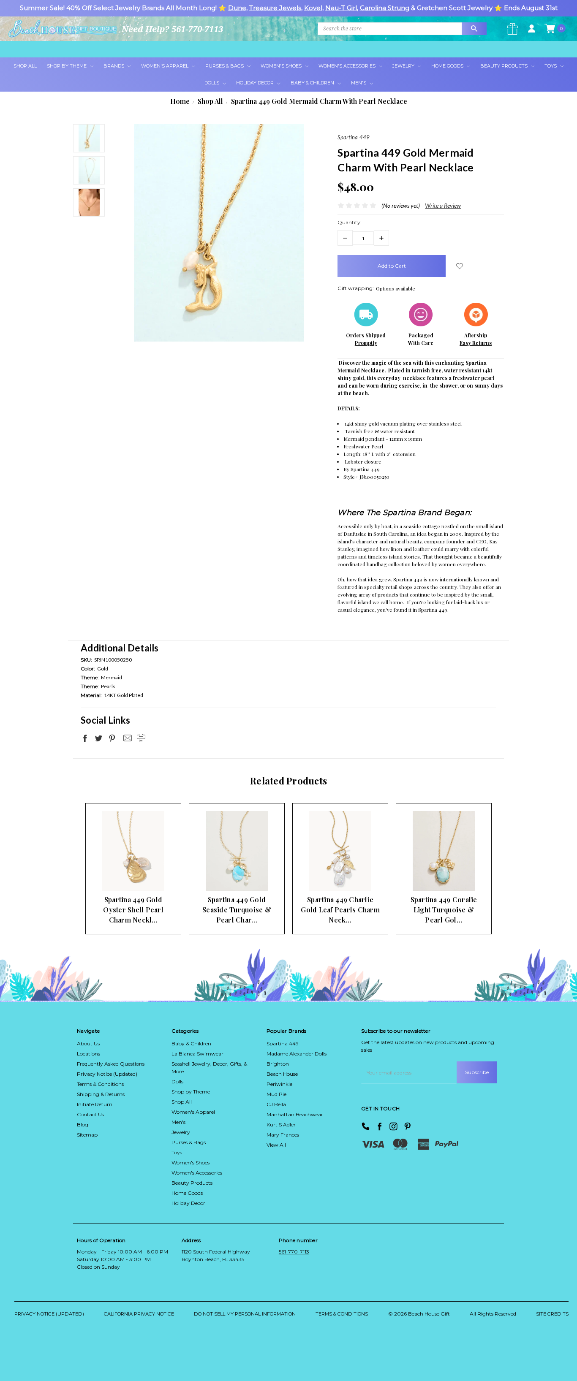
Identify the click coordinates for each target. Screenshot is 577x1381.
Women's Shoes (282, 66)
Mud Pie (276, 1094)
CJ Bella (276, 1104)
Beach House (282, 1074)
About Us (88, 1043)
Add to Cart (120, 874)
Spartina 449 (283, 1043)
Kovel (313, 8)
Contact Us (90, 1114)
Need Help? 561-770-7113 (172, 29)
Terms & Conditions (100, 1084)
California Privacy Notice (139, 1314)
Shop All (25, 66)
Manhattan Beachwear (295, 1114)
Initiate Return (94, 1104)
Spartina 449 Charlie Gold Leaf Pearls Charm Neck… (340, 909)
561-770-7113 (294, 1251)
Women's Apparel (165, 66)
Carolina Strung (384, 8)
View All (276, 1145)
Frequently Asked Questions (110, 1064)
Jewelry (404, 66)
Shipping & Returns (101, 1094)
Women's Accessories (347, 66)
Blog (82, 1124)
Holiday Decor (255, 83)
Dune (237, 8)
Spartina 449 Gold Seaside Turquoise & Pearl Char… (236, 909)
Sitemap (87, 1134)
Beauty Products (504, 66)
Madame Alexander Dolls (297, 1053)
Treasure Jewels (275, 8)
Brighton (278, 1064)
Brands (114, 66)
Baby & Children (313, 83)
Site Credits (552, 1314)
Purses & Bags (225, 66)
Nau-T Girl (341, 8)
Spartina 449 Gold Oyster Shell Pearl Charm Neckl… (133, 909)
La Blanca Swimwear (197, 1053)
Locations (88, 1053)
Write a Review (443, 205)
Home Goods (448, 66)
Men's (359, 83)
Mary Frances (283, 1134)
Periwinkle (279, 1084)
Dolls (212, 83)
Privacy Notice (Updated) (107, 1074)
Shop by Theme (190, 1091)
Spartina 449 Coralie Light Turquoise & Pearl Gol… (444, 909)
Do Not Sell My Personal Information (245, 1314)
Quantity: (349, 222)
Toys (551, 66)
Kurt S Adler (281, 1124)
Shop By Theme (67, 66)
